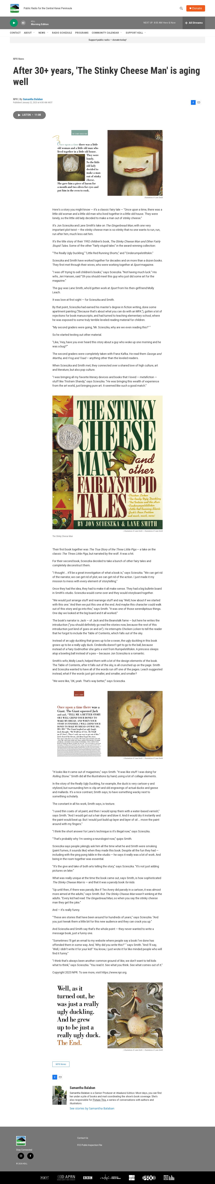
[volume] (23, 22)
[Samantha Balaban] (59, 1095)
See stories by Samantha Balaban (92, 1108)
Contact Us (82, 1138)
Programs (82, 33)
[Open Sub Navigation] (34, 33)
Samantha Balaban (33, 99)
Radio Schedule (62, 33)
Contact (15, 33)
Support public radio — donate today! (108, 40)
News (42, 33)
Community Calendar (105, 33)
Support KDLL (134, 33)
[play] (13, 23)
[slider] (28, 22)
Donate (197, 8)
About (28, 33)
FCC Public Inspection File (89, 1145)
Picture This (99, 1099)
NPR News (18, 58)
